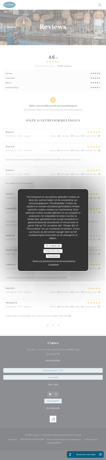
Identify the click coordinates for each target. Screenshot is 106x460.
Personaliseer (53, 256)
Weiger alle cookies (53, 251)
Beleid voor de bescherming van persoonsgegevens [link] (54, 261)
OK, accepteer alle (53, 245)
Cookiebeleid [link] (53, 264)
